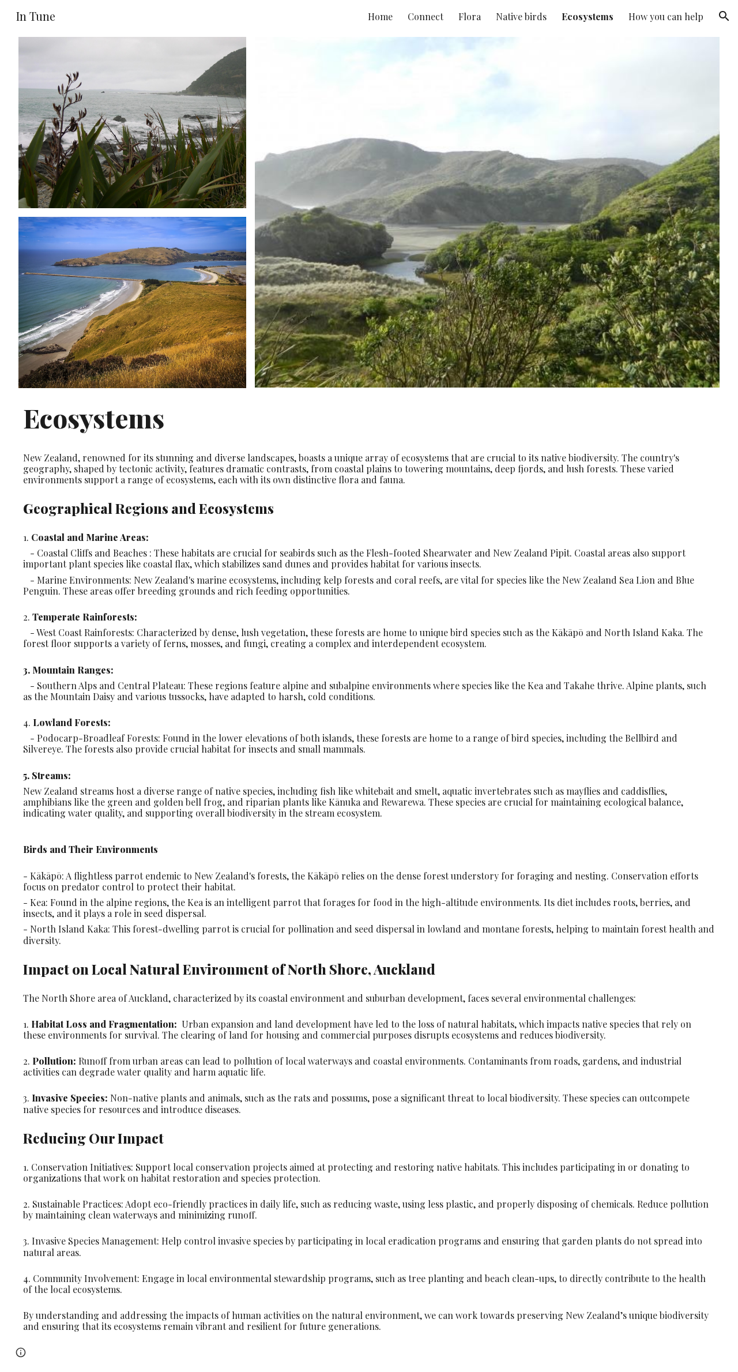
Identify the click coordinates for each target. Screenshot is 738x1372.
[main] (369, 417)
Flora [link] (469, 16)
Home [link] (380, 16)
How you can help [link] (665, 16)
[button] (724, 16)
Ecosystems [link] (587, 16)
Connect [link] (425, 16)
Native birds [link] (521, 16)
